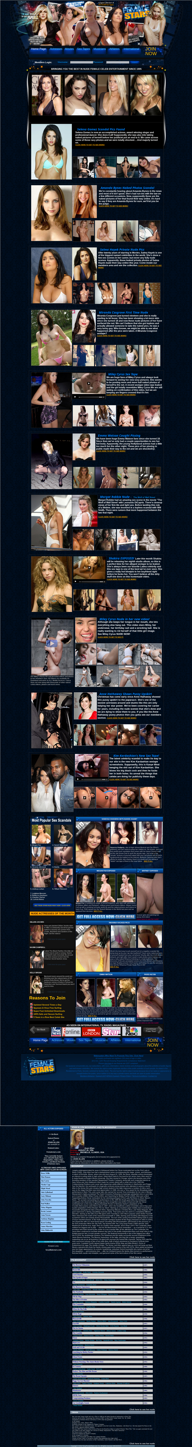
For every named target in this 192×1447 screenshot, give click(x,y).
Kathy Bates (87, 1272)
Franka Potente (86, 1289)
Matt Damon (45, 1177)
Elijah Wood (45, 1188)
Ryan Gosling (46, 1223)
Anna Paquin (77, 1316)
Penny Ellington (102, 1294)
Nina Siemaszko (78, 1374)
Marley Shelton (91, 1321)
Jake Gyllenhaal (47, 1192)
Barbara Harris (113, 1294)
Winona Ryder (77, 1335)
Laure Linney (77, 1354)
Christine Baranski (98, 1272)
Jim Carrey (45, 1181)
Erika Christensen (109, 1280)
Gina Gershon (77, 1326)
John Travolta (46, 1200)
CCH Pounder (114, 1326)
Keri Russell (90, 1280)
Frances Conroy (88, 1335)
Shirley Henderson (79, 1285)
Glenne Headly (77, 1405)
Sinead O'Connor (78, 1311)
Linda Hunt (105, 1378)
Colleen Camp (121, 1331)
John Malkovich (47, 1230)
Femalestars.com (54, 1152)
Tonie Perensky (78, 1364)
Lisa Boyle (124, 1326)
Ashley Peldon (99, 1335)
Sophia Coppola (87, 1383)
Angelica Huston (78, 1302)
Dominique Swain (89, 1326)
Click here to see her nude (142, 1257)
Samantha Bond (91, 1285)
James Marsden (46, 1226)
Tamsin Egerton (116, 1302)
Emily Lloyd (91, 1369)
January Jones (87, 1316)
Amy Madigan (77, 1388)
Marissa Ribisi (101, 1321)
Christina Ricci (87, 1331)
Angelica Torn (90, 1307)
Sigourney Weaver (99, 1331)
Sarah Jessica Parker (79, 1378)
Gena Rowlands (90, 1294)
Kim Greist (89, 1393)
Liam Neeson (45, 1215)
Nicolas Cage (45, 1185)
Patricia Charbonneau (101, 1393)
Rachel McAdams (78, 1294)
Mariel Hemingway (79, 1307)
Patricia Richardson (79, 1369)
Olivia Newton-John (102, 1326)
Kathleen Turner (99, 1383)
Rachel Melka (110, 1335)
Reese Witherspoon (79, 1321)
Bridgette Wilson (78, 1340)
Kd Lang (99, 1369)
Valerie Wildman (102, 1350)
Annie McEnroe (90, 1350)
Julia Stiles (76, 1267)
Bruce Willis (45, 1173)
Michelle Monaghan (99, 1289)
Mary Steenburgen (120, 1340)
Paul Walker (45, 1204)
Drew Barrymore (78, 1345)
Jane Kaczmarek (113, 1321)
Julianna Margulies (91, 1302)
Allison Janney (111, 1331)
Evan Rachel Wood (79, 1280)
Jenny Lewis (123, 1321)
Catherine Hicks (110, 1383)
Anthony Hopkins (47, 1219)
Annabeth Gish (108, 1340)
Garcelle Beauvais (78, 1393)
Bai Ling (99, 1340)
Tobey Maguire (46, 1207)
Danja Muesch (110, 1289)
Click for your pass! (53, 1242)
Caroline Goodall (104, 1302)
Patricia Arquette (78, 1359)
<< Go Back (53, 1134)
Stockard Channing (94, 1378)
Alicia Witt (99, 1280)
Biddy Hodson (126, 1302)
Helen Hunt (76, 1383)
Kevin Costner (46, 1211)
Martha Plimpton (78, 1350)
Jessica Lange (77, 1272)
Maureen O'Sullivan (123, 1383)
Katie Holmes (77, 1331)
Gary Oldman (46, 1196)
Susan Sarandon (78, 1400)
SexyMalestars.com (54, 1250)
